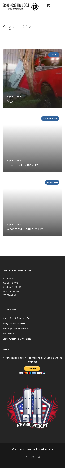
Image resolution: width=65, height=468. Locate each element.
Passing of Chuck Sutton (15, 328)
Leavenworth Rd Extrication (17, 338)
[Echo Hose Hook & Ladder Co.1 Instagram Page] (32, 457)
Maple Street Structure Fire (17, 318)
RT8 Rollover (9, 333)
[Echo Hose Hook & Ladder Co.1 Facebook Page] (26, 457)
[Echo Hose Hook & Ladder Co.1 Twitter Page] (39, 457)
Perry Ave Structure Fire (15, 323)
